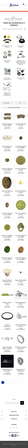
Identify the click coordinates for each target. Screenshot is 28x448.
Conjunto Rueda (7, 61)
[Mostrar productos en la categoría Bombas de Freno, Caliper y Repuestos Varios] (20, 54)
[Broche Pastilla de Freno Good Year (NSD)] (7, 272)
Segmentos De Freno (7, 46)
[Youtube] (17, 427)
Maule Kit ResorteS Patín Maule (7, 370)
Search (25, 29)
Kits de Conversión (7, 78)
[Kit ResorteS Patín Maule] (7, 361)
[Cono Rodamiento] (20, 361)
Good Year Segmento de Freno (20, 169)
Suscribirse (22, 403)
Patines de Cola (20, 78)
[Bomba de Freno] (20, 294)
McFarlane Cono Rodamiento (21, 370)
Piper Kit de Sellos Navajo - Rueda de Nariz (7, 348)
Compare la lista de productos (25, 5)
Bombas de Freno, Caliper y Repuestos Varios (21, 62)
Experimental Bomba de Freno (20, 303)
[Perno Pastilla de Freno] (20, 272)
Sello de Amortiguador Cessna (7, 326)
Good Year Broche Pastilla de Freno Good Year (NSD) (7, 282)
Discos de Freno (20, 46)
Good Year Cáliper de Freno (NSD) (20, 236)
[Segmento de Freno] (20, 115)
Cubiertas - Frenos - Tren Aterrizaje (13, 19)
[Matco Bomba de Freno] (7, 294)
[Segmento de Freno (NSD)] (7, 115)
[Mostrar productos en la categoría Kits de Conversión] (7, 71)
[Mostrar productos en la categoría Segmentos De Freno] (7, 39)
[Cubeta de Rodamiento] (20, 339)
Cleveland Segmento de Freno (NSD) (7, 124)
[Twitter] (11, 427)
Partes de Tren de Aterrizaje (7, 94)
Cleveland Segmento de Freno (20, 124)
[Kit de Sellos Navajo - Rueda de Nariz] (7, 339)
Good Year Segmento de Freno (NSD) (20, 147)
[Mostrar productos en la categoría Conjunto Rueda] (7, 54)
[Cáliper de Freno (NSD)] (20, 227)
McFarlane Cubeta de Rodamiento (20, 347)
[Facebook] (14, 427)
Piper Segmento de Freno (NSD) (7, 147)
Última (25, 382)
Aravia (13, 17)
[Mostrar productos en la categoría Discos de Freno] (20, 39)
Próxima (21, 382)
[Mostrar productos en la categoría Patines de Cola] (20, 71)
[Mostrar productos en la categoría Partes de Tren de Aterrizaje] (7, 86)
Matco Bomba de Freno (7, 303)
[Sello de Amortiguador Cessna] (7, 316)
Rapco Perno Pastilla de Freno (20, 281)
